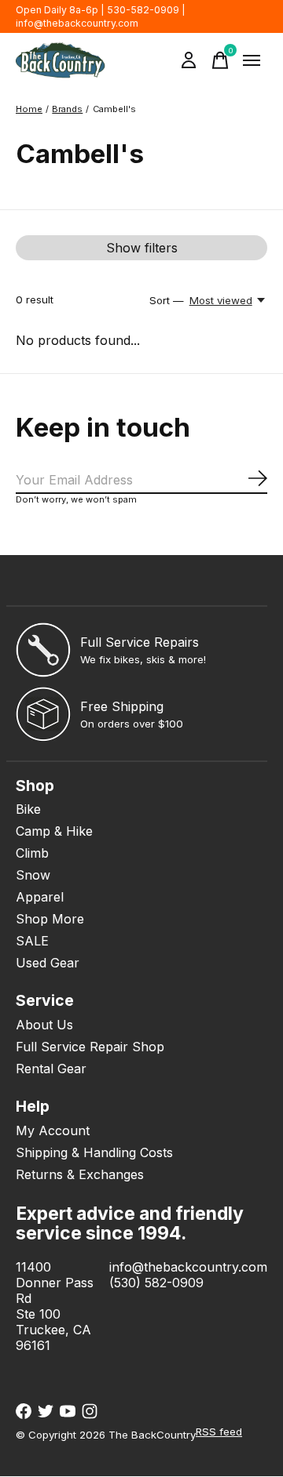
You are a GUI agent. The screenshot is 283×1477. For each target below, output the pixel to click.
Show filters (142, 248)
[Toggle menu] (251, 60)
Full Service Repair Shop (90, 1046)
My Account (53, 1130)
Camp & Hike (54, 831)
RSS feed (219, 1431)
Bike (28, 809)
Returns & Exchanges (80, 1174)
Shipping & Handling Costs (94, 1152)
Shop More (50, 919)
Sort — (166, 300)
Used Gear (47, 963)
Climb (32, 853)
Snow (33, 875)
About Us (44, 1024)
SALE (32, 941)
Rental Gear (51, 1068)
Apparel (40, 897)
